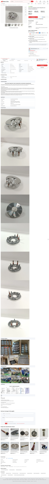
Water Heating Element (15, 459)
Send (6, 423)
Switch (25, 462)
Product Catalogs (11, 458)
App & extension (39, 3)
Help (35, 3)
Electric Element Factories (15, 473)
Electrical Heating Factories (23, 473)
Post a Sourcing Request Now (20, 423)
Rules (47, 3)
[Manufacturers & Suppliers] (5, 1)
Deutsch (23, 479)
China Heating (2, 473)
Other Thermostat (15, 462)
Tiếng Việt (41, 479)
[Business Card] (47, 62)
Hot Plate (2, 459)
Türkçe (38, 479)
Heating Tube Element (29, 473)
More (1, 476)
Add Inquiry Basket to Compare (14, 27)
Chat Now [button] (42, 67)
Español (10, 479)
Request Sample (41, 18)
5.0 (39, 60)
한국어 (30, 479)
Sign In (29, 55)
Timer (37, 462)
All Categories (3, 3)
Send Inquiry (42, 65)
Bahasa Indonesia (44, 479)
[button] (33, 60)
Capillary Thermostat (3, 462)
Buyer (31, 3)
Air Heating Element (26, 459)
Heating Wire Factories (8, 473)
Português (13, 479)
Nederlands (26, 479)
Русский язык (18, 479)
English (7, 479)
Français (15, 479)
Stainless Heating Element (36, 473)
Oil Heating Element (38, 459)
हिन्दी (34, 479)
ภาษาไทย (36, 479)
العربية (28, 479)
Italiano (21, 479)
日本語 (32, 479)
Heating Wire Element (43, 473)
